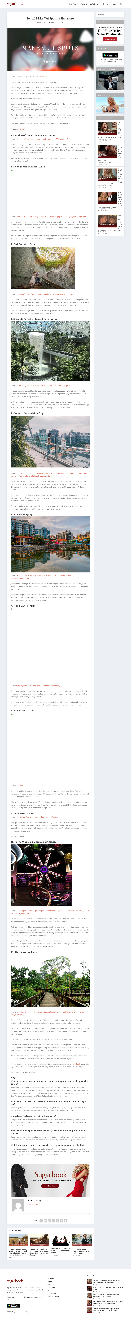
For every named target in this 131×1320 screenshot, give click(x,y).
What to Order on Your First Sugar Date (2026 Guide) (60, 1251)
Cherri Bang (47, 22)
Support (50, 1282)
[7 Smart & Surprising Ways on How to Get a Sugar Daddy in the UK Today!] (39, 1240)
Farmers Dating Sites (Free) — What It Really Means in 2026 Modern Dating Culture (18, 1252)
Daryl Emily (43, 77)
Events (105, 4)
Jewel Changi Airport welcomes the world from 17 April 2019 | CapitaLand (45, 385)
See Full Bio (33, 1204)
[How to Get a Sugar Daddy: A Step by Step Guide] (89, 1288)
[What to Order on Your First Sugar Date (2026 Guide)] (60, 1240)
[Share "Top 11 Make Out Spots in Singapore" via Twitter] (45, 1221)
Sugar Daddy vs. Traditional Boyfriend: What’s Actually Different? (107, 1295)
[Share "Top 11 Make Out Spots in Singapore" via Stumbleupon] (61, 1221)
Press (48, 1285)
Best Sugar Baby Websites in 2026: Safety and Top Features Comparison (108, 1302)
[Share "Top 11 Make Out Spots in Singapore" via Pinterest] (53, 1221)
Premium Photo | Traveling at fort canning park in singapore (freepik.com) (45, 294)
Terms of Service (53, 1297)
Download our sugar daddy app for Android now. (110, 60)
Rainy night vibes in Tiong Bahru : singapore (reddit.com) (38, 686)
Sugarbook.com (17, 1312)
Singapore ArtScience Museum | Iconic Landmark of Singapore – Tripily (44, 139)
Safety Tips (51, 1288)
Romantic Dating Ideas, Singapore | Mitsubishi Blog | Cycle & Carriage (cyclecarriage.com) (51, 216)
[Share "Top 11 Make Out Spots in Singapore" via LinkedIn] (57, 1221)
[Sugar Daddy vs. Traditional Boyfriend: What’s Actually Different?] (89, 1295)
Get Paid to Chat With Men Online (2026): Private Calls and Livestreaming (107, 1281)
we (50, 115)
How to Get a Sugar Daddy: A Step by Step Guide (108, 1288)
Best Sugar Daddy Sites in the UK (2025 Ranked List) (81, 1251)
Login (115, 4)
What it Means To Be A (89, 4)
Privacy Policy (51, 1293)
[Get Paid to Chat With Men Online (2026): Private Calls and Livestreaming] (89, 1281)
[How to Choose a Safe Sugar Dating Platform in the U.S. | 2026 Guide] (89, 1310)
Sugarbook (76, 1064)
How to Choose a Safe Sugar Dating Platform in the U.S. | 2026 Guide (106, 1309)
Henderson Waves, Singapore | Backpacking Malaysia (37, 817)
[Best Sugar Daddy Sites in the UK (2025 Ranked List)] (82, 1240)
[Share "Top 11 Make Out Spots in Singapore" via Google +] (49, 1221)
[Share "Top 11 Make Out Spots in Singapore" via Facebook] (41, 1221)
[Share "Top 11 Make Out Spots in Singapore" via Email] (66, 1221)
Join (121, 4)
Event (49, 1290)
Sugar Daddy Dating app (21, 1297)
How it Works (73, 4)
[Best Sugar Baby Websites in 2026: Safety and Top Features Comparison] (89, 1303)
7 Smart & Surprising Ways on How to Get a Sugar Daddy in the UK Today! (39, 1252)
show (22, 130)
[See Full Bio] (39, 1204)
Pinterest (20, 786)
